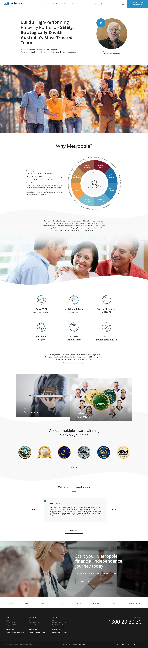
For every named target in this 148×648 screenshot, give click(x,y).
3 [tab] (76, 468)
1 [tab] (71, 468)
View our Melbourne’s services (15, 632)
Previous (35, 509)
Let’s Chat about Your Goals (137, 4)
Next (114, 509)
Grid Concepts (82, 644)
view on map (10, 629)
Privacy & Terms (66, 644)
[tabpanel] (25, 452)
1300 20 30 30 (125, 621)
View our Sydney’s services (60, 632)
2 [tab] (74, 468)
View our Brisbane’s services (37, 632)
